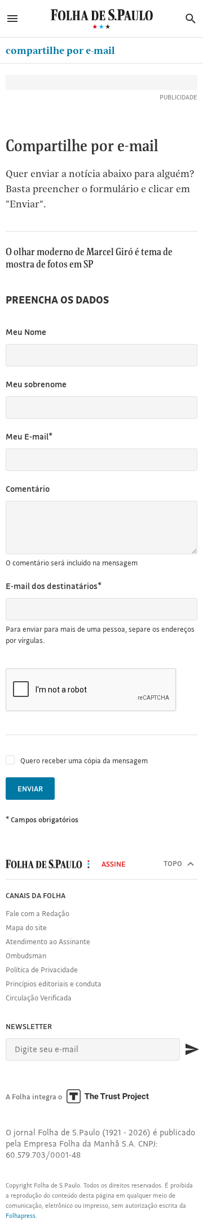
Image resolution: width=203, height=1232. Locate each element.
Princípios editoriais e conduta (54, 984)
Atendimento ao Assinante (48, 941)
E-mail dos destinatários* (54, 586)
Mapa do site (26, 927)
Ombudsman (26, 955)
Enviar (30, 788)
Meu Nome (26, 332)
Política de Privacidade (42, 969)
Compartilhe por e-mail (60, 50)
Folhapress (21, 1215)
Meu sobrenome (36, 384)
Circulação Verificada (39, 998)
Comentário (28, 489)
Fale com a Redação (37, 913)
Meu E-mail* (29, 436)
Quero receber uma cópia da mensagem (84, 760)
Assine (114, 864)
